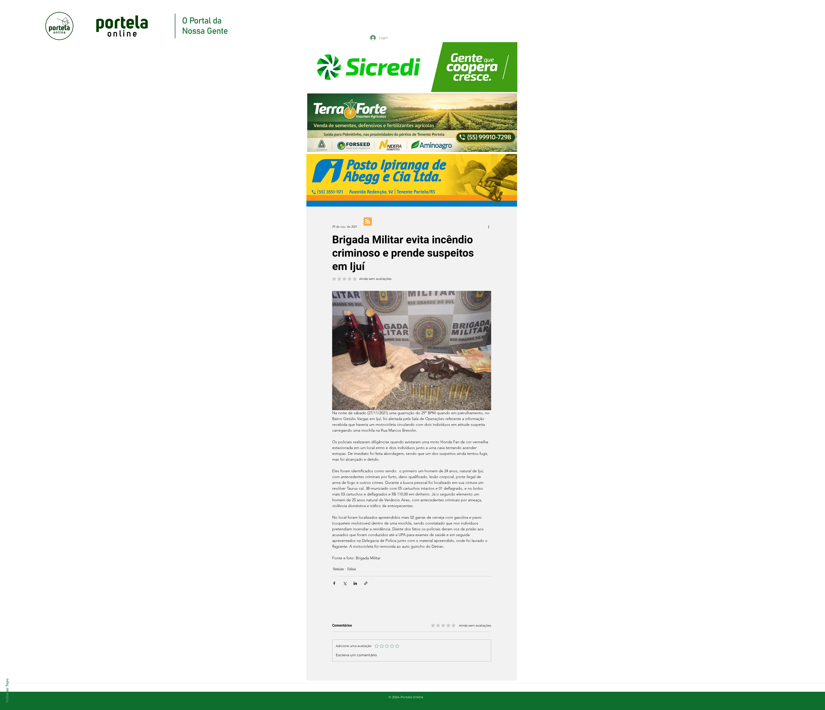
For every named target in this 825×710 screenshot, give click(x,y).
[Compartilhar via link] (366, 583)
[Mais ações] (488, 226)
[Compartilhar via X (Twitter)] (345, 583)
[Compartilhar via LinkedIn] (355, 583)
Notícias (338, 568)
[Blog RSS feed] (368, 221)
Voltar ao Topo (7, 690)
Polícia (351, 568)
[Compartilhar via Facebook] (334, 583)
